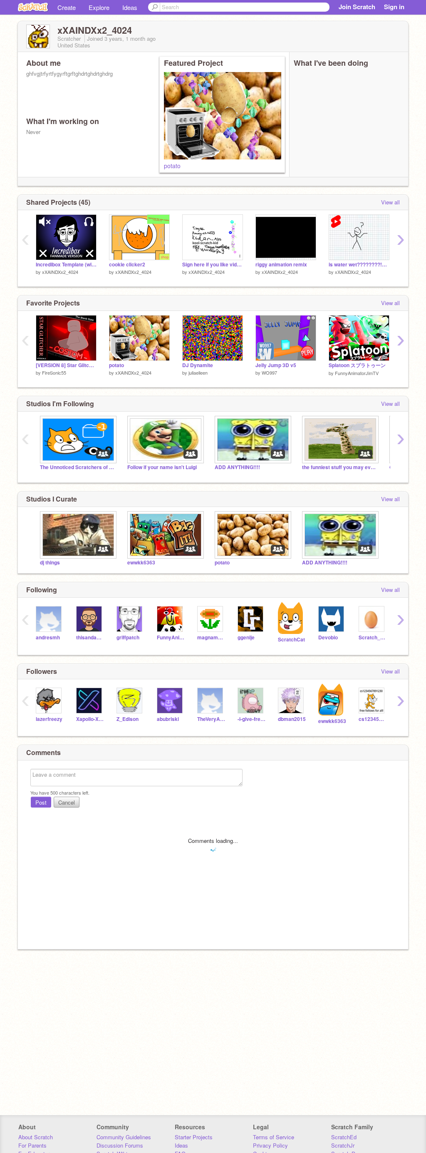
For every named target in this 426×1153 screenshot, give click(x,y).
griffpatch (127, 637)
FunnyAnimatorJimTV (357, 373)
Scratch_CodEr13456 (372, 637)
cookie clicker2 (127, 264)
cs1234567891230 (372, 719)
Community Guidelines (124, 1137)
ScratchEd (344, 1137)
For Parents (32, 1145)
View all (390, 202)
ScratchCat (291, 639)
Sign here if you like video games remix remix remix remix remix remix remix (212, 264)
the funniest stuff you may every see (339, 467)
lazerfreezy (49, 719)
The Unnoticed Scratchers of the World (77, 467)
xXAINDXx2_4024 (60, 271)
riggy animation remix (281, 264)
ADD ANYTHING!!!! (237, 467)
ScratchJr (342, 1145)
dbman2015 (292, 719)
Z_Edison (127, 719)
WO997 (269, 372)
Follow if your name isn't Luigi (162, 467)
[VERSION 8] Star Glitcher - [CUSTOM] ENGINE (66, 365)
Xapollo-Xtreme (90, 719)
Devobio (328, 637)
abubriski (168, 719)
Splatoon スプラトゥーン (357, 365)
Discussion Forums (120, 1145)
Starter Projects (194, 1137)
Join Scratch (357, 6)
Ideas (129, 7)
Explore (99, 7)
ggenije (246, 637)
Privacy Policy (270, 1145)
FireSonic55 (54, 372)
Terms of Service (273, 1137)
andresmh (48, 637)
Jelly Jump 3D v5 (275, 365)
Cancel (66, 802)
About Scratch (35, 1137)
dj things (50, 562)
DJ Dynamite (197, 365)
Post (41, 802)
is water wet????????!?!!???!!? (359, 264)
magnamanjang (211, 637)
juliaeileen (198, 372)
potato (172, 166)
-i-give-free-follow (251, 719)
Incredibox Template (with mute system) (66, 264)
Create (66, 7)
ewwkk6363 (141, 562)
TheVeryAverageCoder (211, 719)
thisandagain (90, 637)
